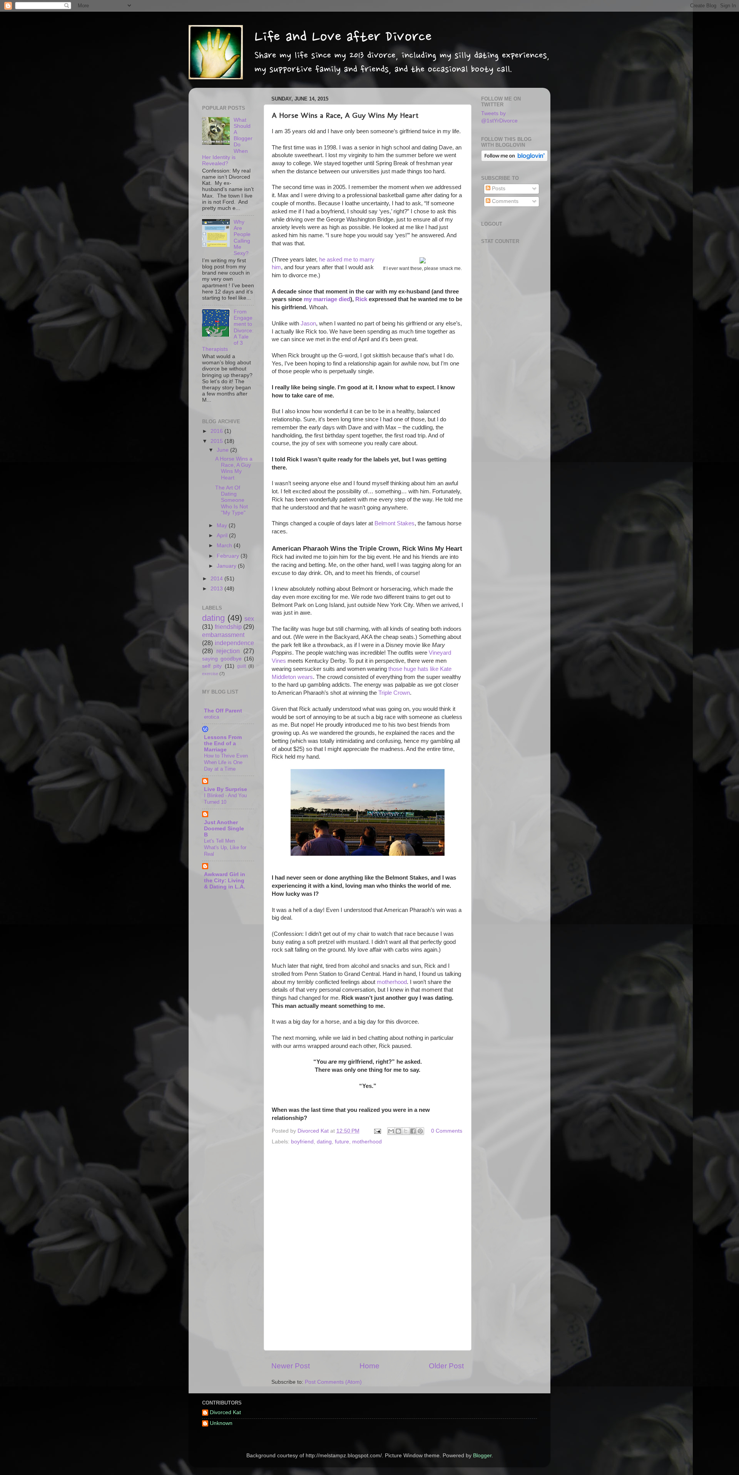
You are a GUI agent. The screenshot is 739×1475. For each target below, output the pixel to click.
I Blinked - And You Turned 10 (225, 799)
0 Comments (446, 1131)
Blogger (482, 1455)
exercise (210, 673)
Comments (504, 201)
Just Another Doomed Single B (224, 829)
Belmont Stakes (395, 523)
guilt (241, 666)
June (223, 450)
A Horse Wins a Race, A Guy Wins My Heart (233, 468)
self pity (212, 666)
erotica (211, 717)
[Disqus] (367, 1246)
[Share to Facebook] (413, 1131)
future (342, 1142)
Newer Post (290, 1366)
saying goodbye (222, 659)
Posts (497, 188)
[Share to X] (406, 1131)
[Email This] (391, 1131)
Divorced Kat (225, 1412)
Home (369, 1366)
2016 (217, 431)
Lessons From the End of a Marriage (223, 743)
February (229, 556)
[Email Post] (377, 1131)
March (225, 545)
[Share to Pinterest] (420, 1131)
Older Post (446, 1366)
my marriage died (327, 299)
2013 (217, 589)
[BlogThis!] (398, 1131)
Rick (361, 299)
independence (234, 642)
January (227, 566)
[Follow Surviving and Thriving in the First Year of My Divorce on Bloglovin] (514, 160)
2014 (217, 579)
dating (324, 1142)
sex (249, 618)
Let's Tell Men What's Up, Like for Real (225, 847)
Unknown (221, 1423)
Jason (308, 323)
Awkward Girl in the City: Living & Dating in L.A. (224, 881)
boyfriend (302, 1142)
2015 (217, 441)
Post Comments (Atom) (333, 1382)
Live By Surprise (225, 789)
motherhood (392, 982)
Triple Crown (394, 693)
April (223, 535)
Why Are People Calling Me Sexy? (242, 237)
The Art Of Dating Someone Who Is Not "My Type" (231, 500)
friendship (228, 626)
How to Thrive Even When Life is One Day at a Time (226, 762)
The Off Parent (223, 711)
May (223, 525)
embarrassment (223, 634)
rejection (228, 650)
